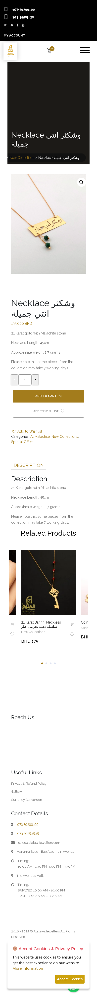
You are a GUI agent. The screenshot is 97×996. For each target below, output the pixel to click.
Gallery (16, 791)
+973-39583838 (22, 17)
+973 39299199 (27, 824)
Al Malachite (40, 437)
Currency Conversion (26, 800)
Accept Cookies (70, 979)
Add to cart (46, 396)
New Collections (21, 158)
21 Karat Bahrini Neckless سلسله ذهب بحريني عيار (41, 624)
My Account (14, 35)
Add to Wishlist (46, 411)
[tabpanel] (48, 597)
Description (29, 465)
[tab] (28, 464)
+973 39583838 (27, 833)
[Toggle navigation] (85, 50)
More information (27, 968)
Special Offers (22, 442)
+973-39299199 (23, 9)
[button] (81, 182)
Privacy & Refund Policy (29, 783)
